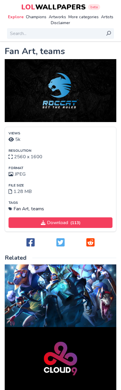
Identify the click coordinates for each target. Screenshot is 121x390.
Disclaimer (60, 23)
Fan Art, (22, 209)
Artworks (57, 17)
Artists (107, 17)
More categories (83, 17)
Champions (36, 17)
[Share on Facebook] (30, 243)
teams (37, 209)
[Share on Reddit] (90, 243)
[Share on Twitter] (60, 243)
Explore (15, 17)
